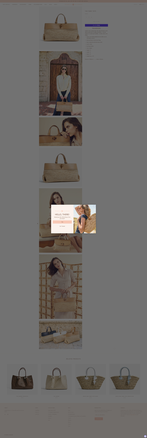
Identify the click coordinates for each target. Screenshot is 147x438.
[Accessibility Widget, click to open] (145, 436)
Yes (62, 222)
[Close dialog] (94, 206)
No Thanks (62, 226)
